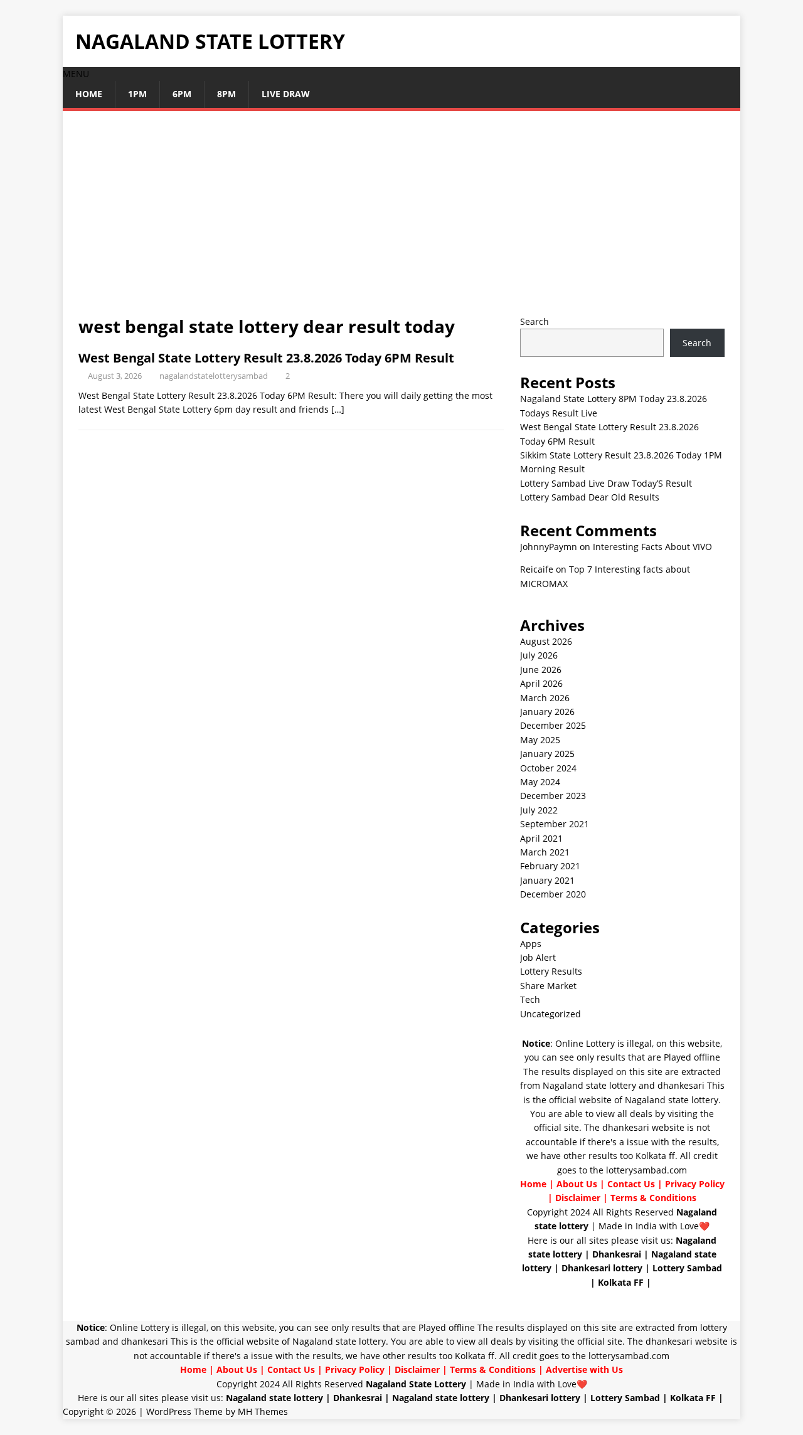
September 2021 (554, 824)
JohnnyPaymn (548, 547)
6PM (182, 94)
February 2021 (550, 866)
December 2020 (553, 894)
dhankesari (681, 1085)
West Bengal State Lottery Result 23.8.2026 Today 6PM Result (266, 357)
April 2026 (541, 683)
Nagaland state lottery (589, 1085)
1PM (137, 94)
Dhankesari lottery (601, 1268)
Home (88, 94)
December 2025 (553, 725)
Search (534, 321)
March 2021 (545, 852)
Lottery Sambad (687, 1268)
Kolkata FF (621, 1282)
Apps (530, 944)
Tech (530, 999)
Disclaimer (577, 1198)
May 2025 (540, 740)
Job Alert (538, 957)
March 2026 (545, 698)
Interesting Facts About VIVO (652, 547)
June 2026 (540, 669)
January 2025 (547, 754)
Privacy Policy (695, 1184)
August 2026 (546, 641)
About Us (576, 1184)
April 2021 (541, 838)
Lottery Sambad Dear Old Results (589, 497)
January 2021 (547, 880)
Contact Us (631, 1184)
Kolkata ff (655, 1156)
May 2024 (540, 782)
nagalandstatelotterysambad (213, 375)
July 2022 (539, 810)
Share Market (548, 986)
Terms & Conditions (653, 1198)
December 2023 (553, 796)
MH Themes (263, 1411)
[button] (76, 74)
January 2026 (547, 712)
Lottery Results (551, 971)
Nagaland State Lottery (416, 1384)
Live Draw (286, 94)
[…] (337, 409)
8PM (226, 94)
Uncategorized (550, 1014)
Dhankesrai (616, 1254)
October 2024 (548, 768)
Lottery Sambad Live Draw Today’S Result (606, 483)
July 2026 (539, 655)
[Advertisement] (401, 221)
